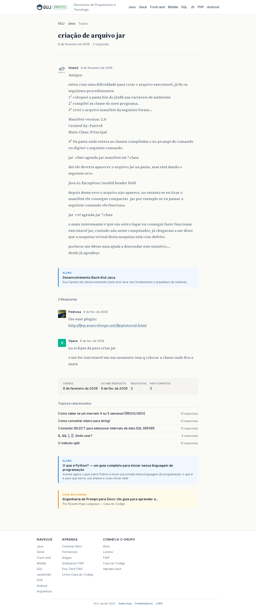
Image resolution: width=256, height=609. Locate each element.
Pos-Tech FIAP (72, 569)
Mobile (173, 7)
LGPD (159, 603)
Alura (106, 546)
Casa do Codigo (114, 563)
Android (213, 7)
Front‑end (157, 7)
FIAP (106, 558)
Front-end (44, 558)
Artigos (67, 558)
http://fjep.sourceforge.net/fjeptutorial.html (107, 325)
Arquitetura (44, 591)
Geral (143, 7)
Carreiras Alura (72, 546)
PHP (201, 7)
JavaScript (44, 574)
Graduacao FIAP (73, 563)
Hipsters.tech (112, 569)
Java (132, 7)
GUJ (61, 23)
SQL (184, 7)
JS (192, 7)
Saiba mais (125, 603)
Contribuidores (144, 603)
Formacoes (69, 552)
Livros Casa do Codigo (77, 574)
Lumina (108, 552)
